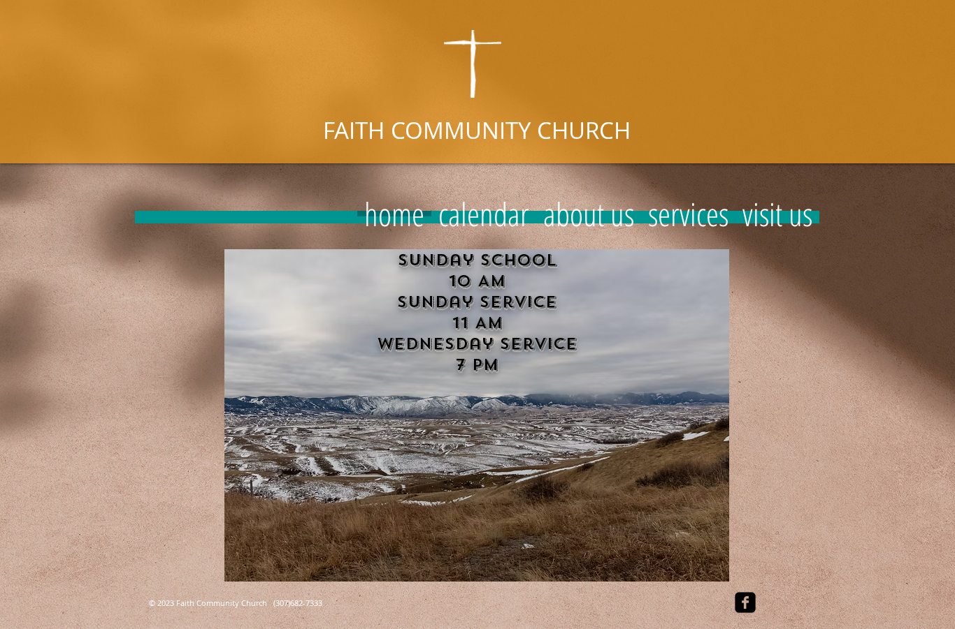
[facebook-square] (745, 602)
